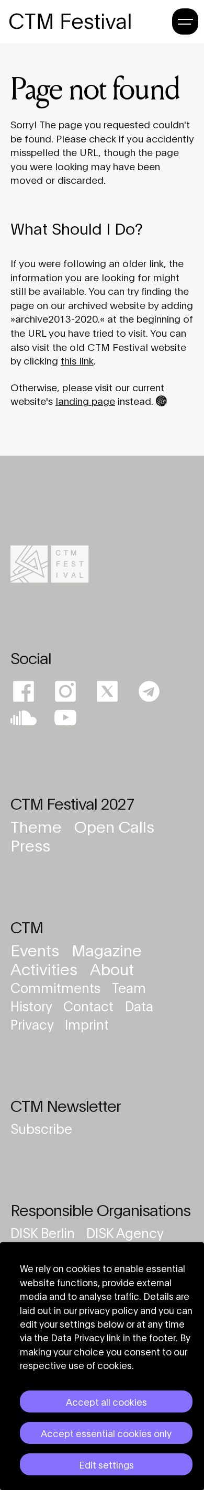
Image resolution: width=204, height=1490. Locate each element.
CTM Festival (70, 21)
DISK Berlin (44, 1232)
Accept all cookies (106, 1401)
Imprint (87, 1023)
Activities (46, 968)
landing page (85, 400)
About (112, 968)
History (32, 1005)
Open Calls (114, 825)
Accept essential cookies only (106, 1433)
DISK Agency (125, 1232)
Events (36, 949)
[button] (185, 19)
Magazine (107, 949)
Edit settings (106, 1464)
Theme (38, 825)
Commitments (57, 987)
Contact (90, 1005)
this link (77, 360)
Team (129, 987)
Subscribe (41, 1127)
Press (30, 844)
